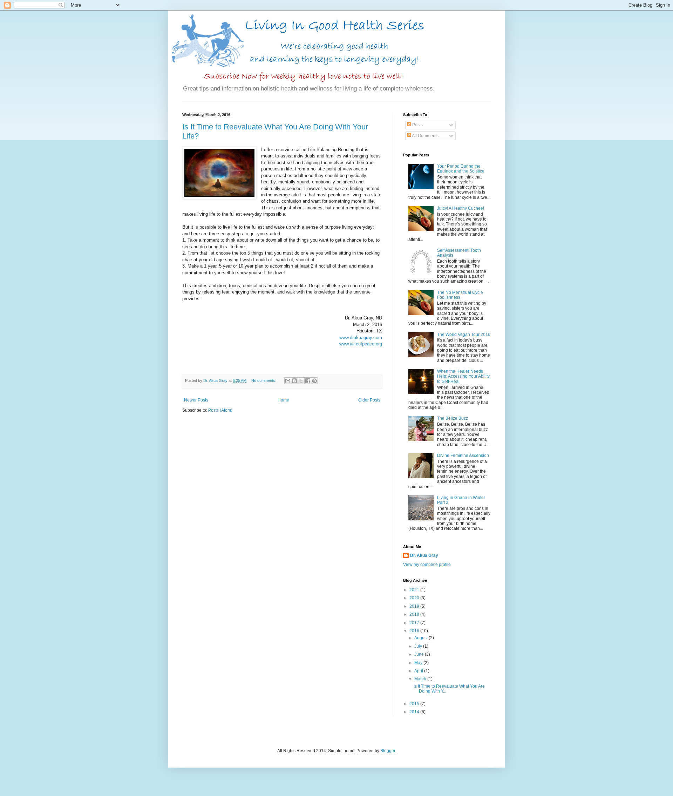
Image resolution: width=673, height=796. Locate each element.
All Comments (425, 135)
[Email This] (287, 380)
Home (283, 400)
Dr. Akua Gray (424, 555)
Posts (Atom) (220, 410)
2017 (414, 622)
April (419, 670)
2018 (414, 614)
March (420, 678)
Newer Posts (196, 400)
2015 (414, 703)
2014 (414, 711)
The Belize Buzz (452, 418)
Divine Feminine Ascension (463, 455)
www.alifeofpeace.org (360, 343)
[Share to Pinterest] (314, 380)
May (418, 662)
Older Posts (369, 400)
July (418, 646)
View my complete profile (427, 564)
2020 (414, 597)
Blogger (387, 750)
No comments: (264, 380)
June (419, 654)
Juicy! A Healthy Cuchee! (460, 208)
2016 (414, 630)
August (421, 637)
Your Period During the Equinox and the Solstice (460, 169)
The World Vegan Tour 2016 (463, 334)
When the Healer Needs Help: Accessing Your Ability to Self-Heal (463, 376)
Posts (417, 124)
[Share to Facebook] (307, 380)
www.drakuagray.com (360, 337)
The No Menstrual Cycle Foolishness (460, 295)
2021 (414, 589)
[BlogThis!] (294, 380)
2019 (414, 606)
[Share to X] (301, 380)
